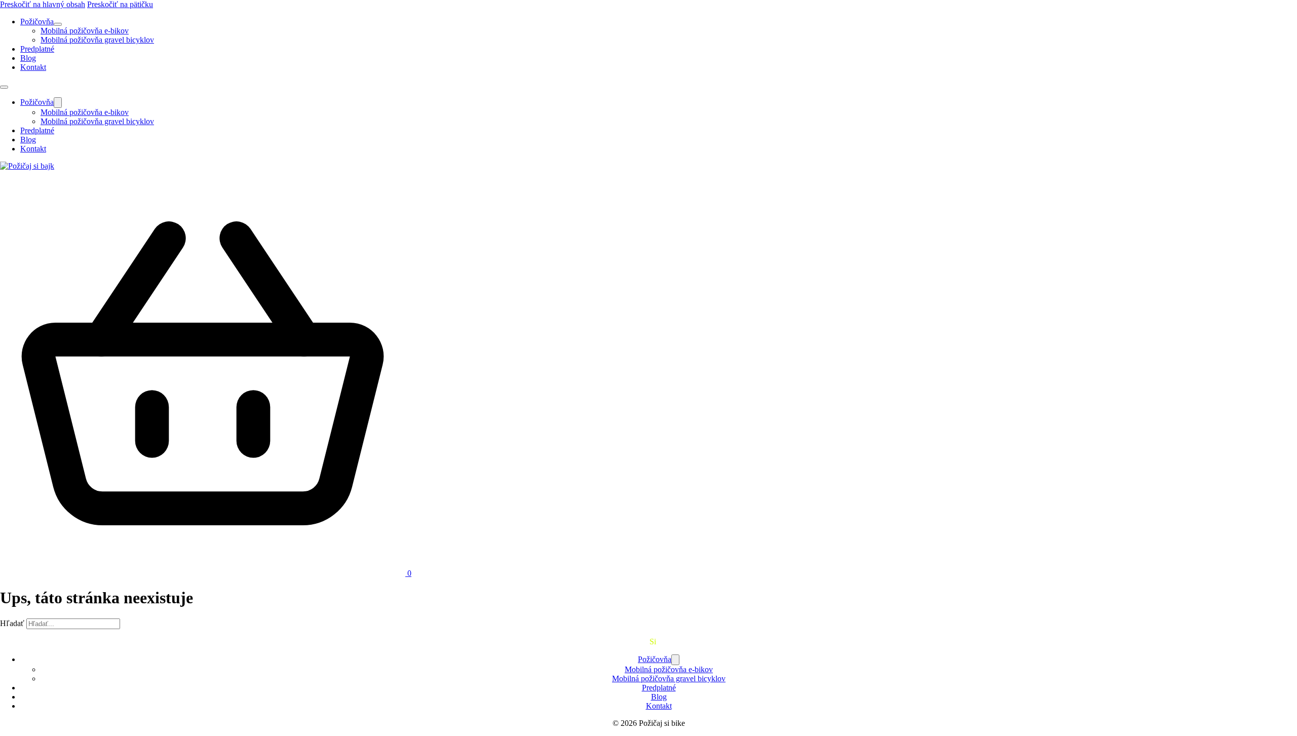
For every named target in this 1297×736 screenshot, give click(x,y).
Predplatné (37, 49)
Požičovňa (37, 21)
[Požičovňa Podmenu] (58, 24)
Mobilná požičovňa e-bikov (85, 30)
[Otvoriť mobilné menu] (4, 87)
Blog (28, 58)
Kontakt (33, 67)
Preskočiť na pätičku (120, 4)
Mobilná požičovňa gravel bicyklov (97, 39)
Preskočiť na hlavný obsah (42, 4)
